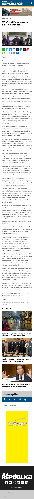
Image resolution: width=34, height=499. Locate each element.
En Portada (4, 18)
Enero (13, 302)
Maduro (22, 302)
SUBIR (5, 496)
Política (9, 18)
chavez (10, 302)
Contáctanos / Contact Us (17, 487)
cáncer (7, 302)
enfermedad (17, 302)
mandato (26, 302)
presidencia (4, 304)
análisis (3, 302)
